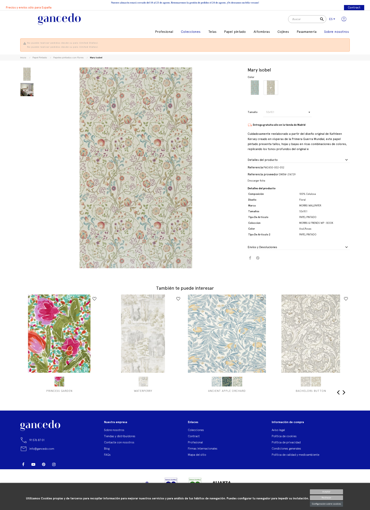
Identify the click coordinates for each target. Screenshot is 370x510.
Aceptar (326, 491)
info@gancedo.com (41, 448)
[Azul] (255, 87)
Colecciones (196, 430)
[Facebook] (23, 464)
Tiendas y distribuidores (119, 436)
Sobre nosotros (114, 430)
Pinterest (257, 258)
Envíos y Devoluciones (262, 247)
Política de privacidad (286, 442)
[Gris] (143, 381)
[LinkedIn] (64, 463)
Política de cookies (284, 436)
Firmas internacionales (202, 448)
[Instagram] (54, 464)
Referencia (255, 167)
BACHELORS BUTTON (311, 390)
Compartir (250, 258)
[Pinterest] (43, 464)
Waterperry (143, 390)
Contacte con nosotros (119, 442)
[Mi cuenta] (344, 19)
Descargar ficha (256, 180)
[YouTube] (33, 464)
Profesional (195, 442)
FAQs (107, 454)
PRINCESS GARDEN (59, 390)
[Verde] (237, 381)
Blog (106, 448)
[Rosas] (271, 87)
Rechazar (326, 497)
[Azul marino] (227, 381)
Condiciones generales (286, 448)
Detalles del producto (263, 160)
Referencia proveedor (263, 174)
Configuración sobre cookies (326, 504)
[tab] (299, 160)
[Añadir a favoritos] (94, 299)
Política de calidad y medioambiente (295, 454)
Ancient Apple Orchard (227, 390)
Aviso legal (278, 430)
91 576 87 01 (36, 440)
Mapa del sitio (197, 454)
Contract (354, 7)
